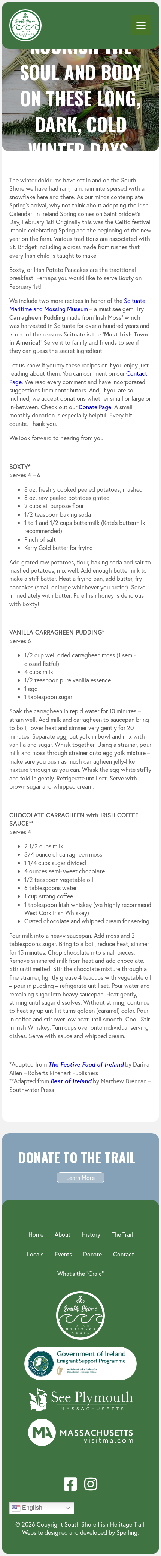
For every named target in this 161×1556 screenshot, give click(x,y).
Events (63, 1254)
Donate (92, 1254)
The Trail (122, 1234)
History (91, 1234)
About (62, 1234)
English (31, 1508)
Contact (123, 1254)
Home (35, 1234)
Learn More (80, 1177)
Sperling (126, 1532)
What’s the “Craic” (80, 1273)
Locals (35, 1254)
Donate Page (95, 407)
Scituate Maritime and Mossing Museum (77, 305)
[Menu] (141, 25)
